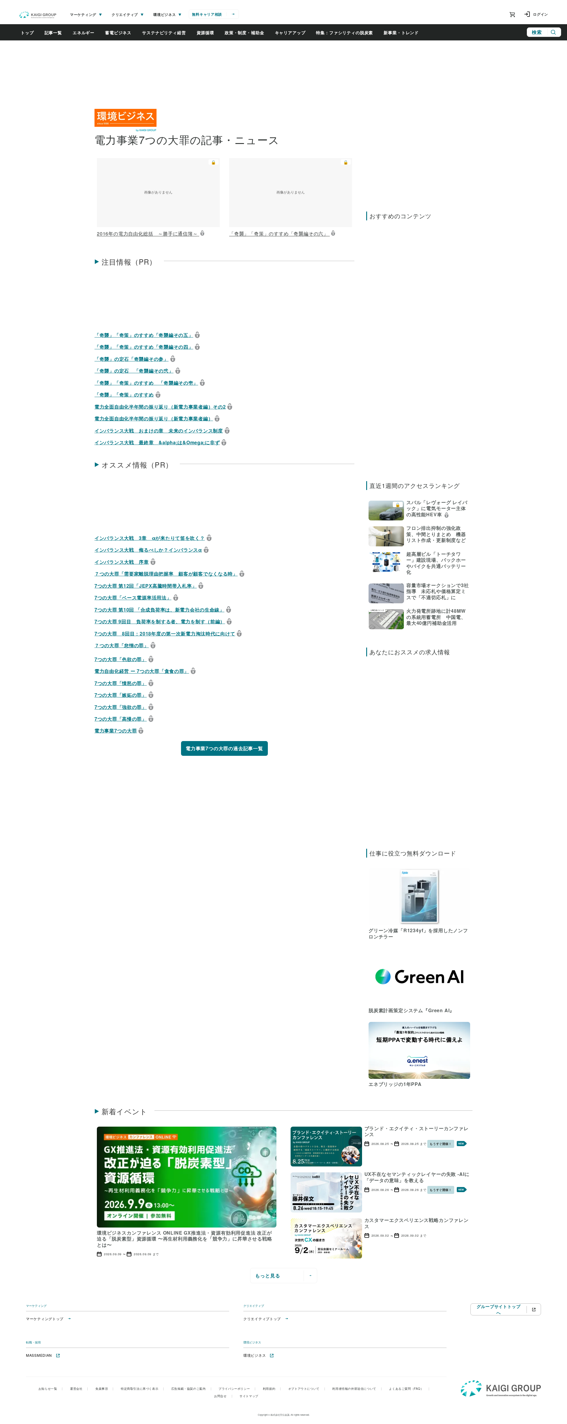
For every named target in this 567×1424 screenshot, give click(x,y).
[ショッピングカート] (512, 14)
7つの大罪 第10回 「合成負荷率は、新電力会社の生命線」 (159, 609)
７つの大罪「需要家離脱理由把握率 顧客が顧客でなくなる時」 (166, 573)
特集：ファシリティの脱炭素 (344, 32)
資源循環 (205, 32)
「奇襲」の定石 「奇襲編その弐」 (134, 370)
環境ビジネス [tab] (164, 14)
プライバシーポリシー (237, 1389)
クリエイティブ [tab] (125, 14)
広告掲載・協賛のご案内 (191, 1389)
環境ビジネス (254, 1355)
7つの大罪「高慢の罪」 (120, 718)
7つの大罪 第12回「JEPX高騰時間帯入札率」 (145, 585)
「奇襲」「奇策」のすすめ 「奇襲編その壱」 (146, 382)
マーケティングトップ (44, 1318)
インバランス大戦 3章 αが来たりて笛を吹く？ (149, 538)
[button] (158, 199)
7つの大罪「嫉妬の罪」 (120, 694)
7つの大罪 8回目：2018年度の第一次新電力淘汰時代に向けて (164, 633)
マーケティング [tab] (83, 14)
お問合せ (223, 1396)
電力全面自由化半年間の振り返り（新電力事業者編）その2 (160, 406)
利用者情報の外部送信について (357, 1389)
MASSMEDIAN (39, 1355)
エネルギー (83, 32)
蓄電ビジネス (118, 32)
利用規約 (272, 1389)
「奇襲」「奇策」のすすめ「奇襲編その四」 (143, 346)
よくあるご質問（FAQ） (409, 1389)
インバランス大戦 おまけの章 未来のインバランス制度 (158, 430)
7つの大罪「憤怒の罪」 (120, 683)
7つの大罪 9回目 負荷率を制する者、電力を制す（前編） (159, 621)
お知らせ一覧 (50, 1389)
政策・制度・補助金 (244, 32)
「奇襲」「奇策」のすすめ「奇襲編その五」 (143, 335)
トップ (27, 32)
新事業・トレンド (401, 32)
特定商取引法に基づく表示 (142, 1389)
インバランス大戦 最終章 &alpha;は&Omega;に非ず (157, 442)
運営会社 (79, 1389)
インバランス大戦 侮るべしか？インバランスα (148, 549)
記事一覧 (53, 32)
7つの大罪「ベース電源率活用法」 (133, 597)
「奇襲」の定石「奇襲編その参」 (131, 358)
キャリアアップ (290, 32)
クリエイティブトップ (262, 1318)
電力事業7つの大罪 (115, 730)
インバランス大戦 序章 (121, 561)
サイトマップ (248, 1396)
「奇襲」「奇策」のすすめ (124, 394)
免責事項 (104, 1389)
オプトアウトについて (306, 1389)
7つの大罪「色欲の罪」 (120, 659)
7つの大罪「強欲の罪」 (120, 707)
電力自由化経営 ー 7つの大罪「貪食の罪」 (141, 671)
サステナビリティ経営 (164, 32)
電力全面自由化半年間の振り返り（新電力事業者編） (153, 418)
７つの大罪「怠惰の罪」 (121, 645)
